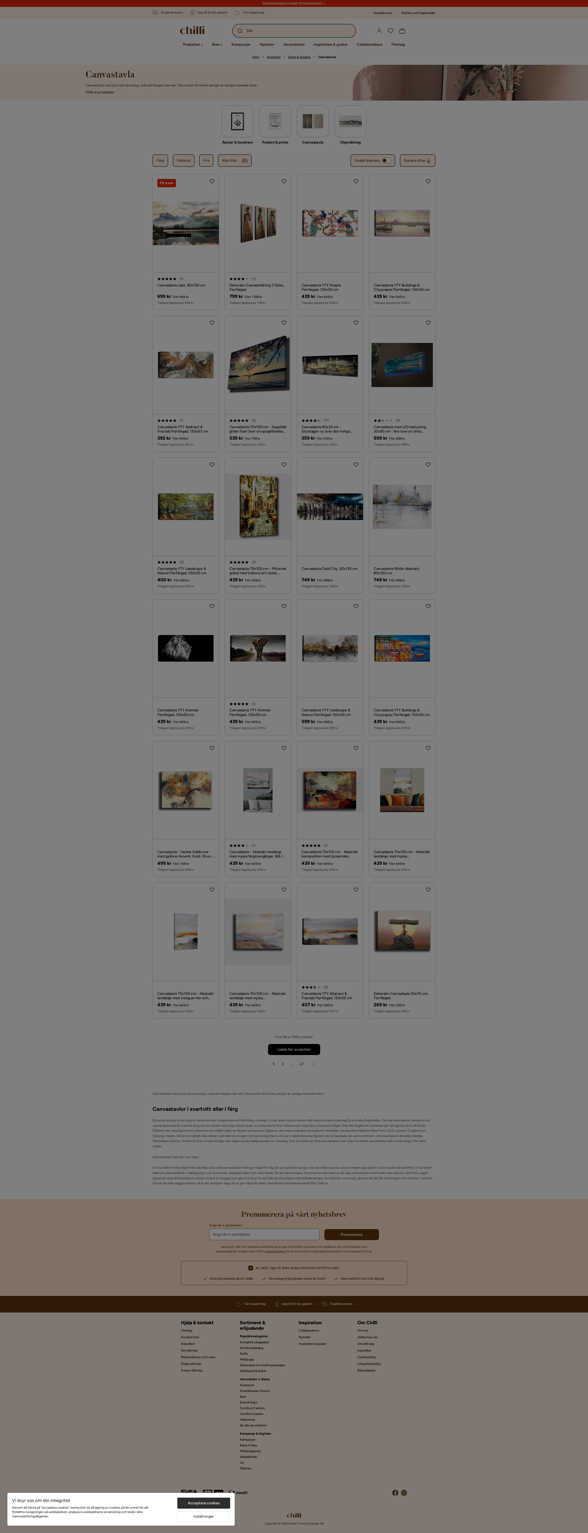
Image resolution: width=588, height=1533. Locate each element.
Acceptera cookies (204, 1503)
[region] (121, 1509)
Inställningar (203, 1516)
